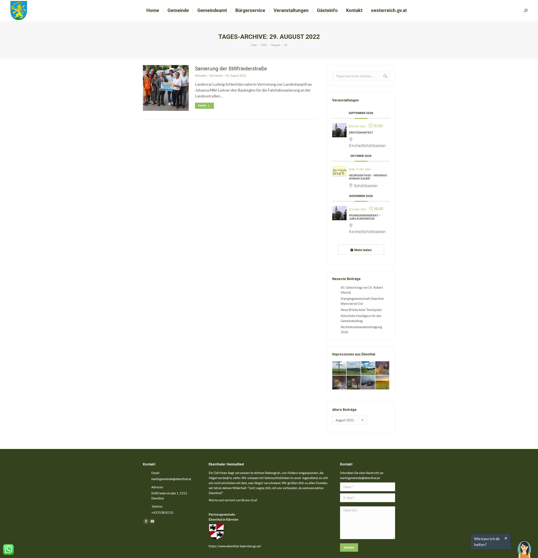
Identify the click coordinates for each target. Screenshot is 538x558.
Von (216, 75)
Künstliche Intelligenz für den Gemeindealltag (361, 318)
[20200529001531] (368, 368)
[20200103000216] (354, 383)
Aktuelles (200, 75)
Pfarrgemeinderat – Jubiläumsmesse (364, 217)
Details (202, 105)
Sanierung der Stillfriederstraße (231, 69)
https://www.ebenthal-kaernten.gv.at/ (235, 546)
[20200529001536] (354, 368)
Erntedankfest (361, 132)
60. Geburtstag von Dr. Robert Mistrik (362, 290)
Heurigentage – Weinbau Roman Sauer (368, 177)
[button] (524, 546)
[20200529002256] (339, 368)
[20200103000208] (368, 383)
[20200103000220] (382, 368)
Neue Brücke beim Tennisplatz (361, 310)
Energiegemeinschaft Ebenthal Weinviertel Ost (362, 301)
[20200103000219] (339, 383)
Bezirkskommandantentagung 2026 (361, 329)
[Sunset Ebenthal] (382, 383)
